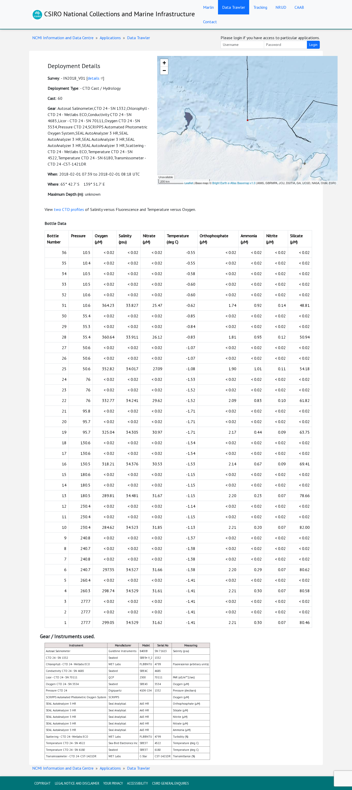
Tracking (260, 7)
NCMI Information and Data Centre (63, 37)
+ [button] (164, 63)
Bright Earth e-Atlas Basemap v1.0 (233, 183)
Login (313, 44)
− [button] (164, 70)
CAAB (299, 7)
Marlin (208, 7)
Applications (110, 37)
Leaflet (189, 183)
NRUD (280, 7)
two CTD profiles (69, 209)
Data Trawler (233, 7)
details (93, 78)
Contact (210, 21)
